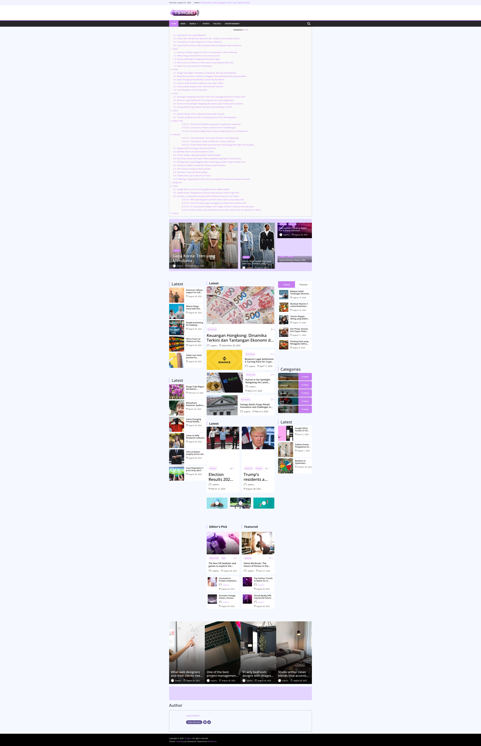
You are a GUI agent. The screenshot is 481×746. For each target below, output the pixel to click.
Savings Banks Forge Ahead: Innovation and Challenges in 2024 (202, 107)
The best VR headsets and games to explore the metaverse (211, 124)
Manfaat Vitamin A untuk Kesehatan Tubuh (193, 151)
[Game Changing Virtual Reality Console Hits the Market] (176, 424)
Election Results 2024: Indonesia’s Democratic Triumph (198, 114)
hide (245, 30)
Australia (284, 409)
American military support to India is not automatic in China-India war (205, 52)
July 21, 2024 (262, 267)
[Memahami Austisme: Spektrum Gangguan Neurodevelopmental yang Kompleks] (176, 408)
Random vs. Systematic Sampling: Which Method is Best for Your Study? (206, 196)
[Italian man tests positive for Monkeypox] (176, 360)
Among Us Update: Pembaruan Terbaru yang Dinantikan (199, 165)
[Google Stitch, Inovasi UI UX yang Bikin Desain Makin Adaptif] (285, 433)
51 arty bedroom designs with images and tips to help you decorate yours (218, 206)
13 (305, 393)
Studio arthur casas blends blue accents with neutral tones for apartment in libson (221, 210)
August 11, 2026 (299, 335)
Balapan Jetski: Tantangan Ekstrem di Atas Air (194, 148)
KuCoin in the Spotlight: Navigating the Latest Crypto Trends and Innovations (208, 103)
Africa (282, 256)
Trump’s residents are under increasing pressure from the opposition (204, 117)
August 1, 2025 (303, 450)
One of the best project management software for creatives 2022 (214, 203)
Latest (174, 48)
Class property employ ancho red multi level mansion (198, 86)
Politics (217, 23)
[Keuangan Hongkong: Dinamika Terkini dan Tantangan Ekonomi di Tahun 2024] (240, 305)
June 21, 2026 (303, 434)
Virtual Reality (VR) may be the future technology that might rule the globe (218, 144)
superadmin (180, 266)
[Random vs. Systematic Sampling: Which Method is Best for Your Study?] (285, 465)
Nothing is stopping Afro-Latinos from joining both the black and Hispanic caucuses (211, 179)
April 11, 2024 (266, 366)
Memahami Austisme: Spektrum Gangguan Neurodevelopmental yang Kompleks (209, 76)
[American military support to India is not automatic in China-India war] (176, 295)
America (248, 468)
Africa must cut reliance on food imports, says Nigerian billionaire (203, 62)
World (193, 23)
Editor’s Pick (214, 558)
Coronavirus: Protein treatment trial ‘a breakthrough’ (209, 127)
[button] (197, 23)
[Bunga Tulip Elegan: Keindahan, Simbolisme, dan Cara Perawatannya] (176, 391)
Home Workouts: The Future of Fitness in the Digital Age (210, 138)
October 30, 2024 (304, 467)
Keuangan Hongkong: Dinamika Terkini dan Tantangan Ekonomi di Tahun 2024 (209, 96)
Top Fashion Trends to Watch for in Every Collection (197, 42)
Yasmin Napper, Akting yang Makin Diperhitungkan (197, 155)
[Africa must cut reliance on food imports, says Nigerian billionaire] (176, 344)
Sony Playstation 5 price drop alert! (190, 90)
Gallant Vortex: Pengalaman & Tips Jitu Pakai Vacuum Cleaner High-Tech (206, 192)
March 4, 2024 (261, 411)
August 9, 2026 (299, 348)
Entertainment (232, 23)
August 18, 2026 (299, 297)
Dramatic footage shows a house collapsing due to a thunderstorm (215, 131)
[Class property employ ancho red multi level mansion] (176, 456)
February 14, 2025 (195, 393)
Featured (175, 134)
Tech (223, 558)
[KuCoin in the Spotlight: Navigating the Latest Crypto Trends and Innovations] (225, 383)
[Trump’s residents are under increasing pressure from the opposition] (258, 438)
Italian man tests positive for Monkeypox (192, 66)
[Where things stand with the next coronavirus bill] (176, 311)
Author (174, 213)
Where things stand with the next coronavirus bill (196, 55)
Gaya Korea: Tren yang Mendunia (189, 35)
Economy (212, 329)
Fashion (176, 250)
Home (173, 23)
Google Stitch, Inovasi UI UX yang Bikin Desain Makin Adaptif (201, 189)
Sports (206, 23)
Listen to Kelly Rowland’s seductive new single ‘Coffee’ (198, 83)
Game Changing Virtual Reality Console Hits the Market (198, 79)
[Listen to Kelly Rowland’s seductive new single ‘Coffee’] (176, 440)
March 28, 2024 (194, 409)
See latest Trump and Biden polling (190, 172)
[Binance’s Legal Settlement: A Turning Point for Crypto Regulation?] (224, 360)
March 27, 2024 (255, 390)
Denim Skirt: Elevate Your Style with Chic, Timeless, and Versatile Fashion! (206, 38)
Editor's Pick (176, 121)
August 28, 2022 (301, 235)
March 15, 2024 (218, 488)
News (183, 23)
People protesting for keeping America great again (196, 59)
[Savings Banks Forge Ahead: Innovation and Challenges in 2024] (222, 405)
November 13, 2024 (196, 266)
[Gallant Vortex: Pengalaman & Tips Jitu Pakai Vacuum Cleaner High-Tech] (285, 449)
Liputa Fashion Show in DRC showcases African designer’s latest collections (207, 45)
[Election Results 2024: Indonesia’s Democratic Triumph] (223, 438)
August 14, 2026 (299, 322)
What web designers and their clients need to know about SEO (213, 199)
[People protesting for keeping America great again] (176, 327)
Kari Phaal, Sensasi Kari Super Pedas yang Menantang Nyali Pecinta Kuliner (207, 158)
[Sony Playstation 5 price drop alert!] (176, 473)
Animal (283, 393)
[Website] (209, 722)
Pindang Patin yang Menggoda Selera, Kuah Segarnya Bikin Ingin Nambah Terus (209, 162)
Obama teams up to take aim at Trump (192, 175)
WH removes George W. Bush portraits (192, 168)
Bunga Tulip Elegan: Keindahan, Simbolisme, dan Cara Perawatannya (204, 73)
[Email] (205, 722)
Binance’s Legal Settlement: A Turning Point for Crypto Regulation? (203, 100)
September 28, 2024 (231, 345)
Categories (176, 182)
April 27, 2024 (264, 571)
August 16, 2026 (299, 310)
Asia (282, 401)
